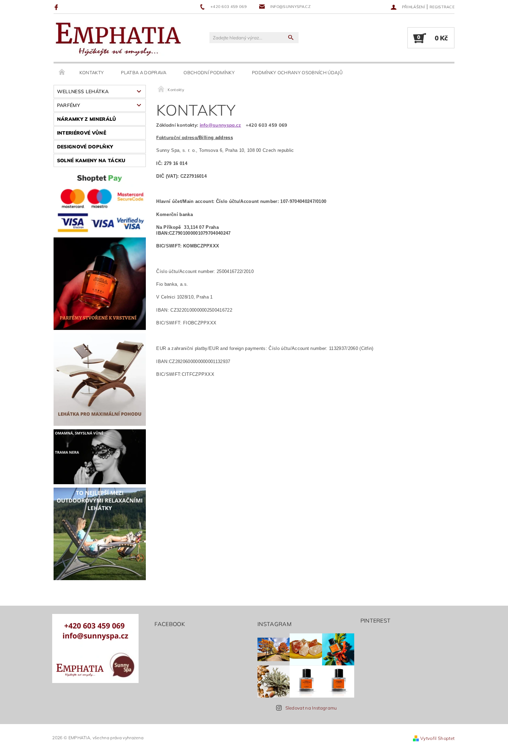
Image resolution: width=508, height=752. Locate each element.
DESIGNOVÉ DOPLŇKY (85, 147)
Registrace (442, 6)
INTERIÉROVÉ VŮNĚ (81, 133)
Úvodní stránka (62, 72)
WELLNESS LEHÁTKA (83, 91)
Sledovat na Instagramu (311, 708)
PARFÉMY (68, 105)
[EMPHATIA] (118, 38)
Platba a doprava (143, 72)
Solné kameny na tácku (91, 160)
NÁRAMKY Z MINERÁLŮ (86, 119)
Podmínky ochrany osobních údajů (297, 72)
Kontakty (91, 72)
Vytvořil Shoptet (437, 738)
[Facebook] (57, 7)
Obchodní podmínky (209, 72)
